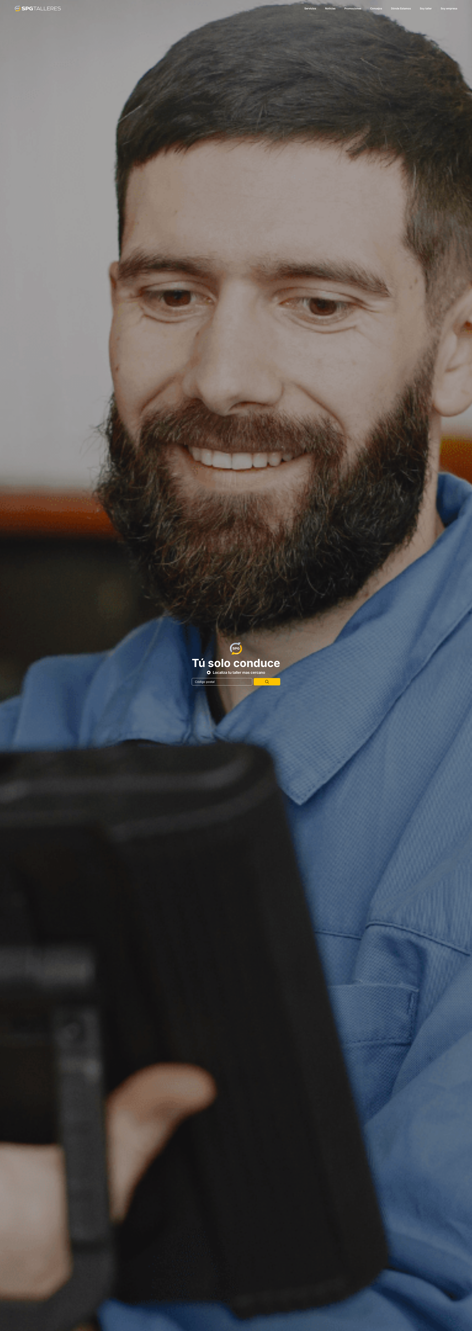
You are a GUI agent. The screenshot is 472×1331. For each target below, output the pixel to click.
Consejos (376, 8)
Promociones (352, 8)
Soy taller (426, 8)
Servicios (310, 8)
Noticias (330, 8)
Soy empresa (449, 8)
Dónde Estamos (401, 8)
